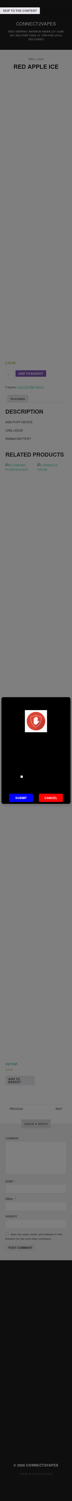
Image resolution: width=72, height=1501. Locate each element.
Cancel (50, 798)
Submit (21, 798)
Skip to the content (20, 10)
